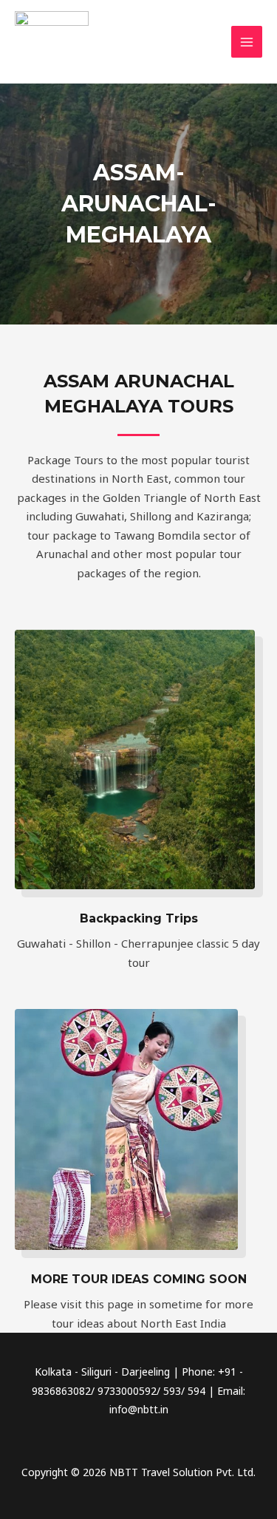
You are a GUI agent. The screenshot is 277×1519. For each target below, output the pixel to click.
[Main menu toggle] (247, 42)
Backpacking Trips (139, 918)
